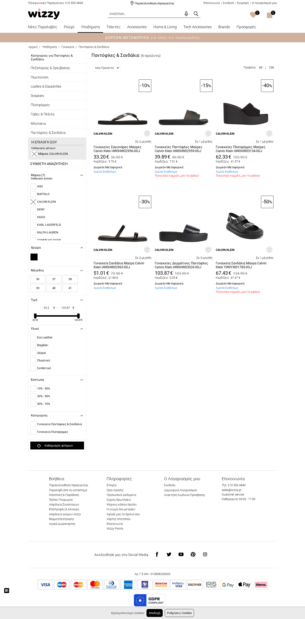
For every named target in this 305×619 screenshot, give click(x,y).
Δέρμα (41, 352)
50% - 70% (43, 403)
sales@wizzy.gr (232, 490)
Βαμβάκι (42, 345)
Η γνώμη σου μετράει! (121, 509)
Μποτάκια (38, 124)
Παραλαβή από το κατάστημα (68, 490)
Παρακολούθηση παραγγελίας (154, 3)
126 (271, 67)
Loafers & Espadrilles (46, 86)
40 (54, 288)
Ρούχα (69, 27)
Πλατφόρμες (40, 105)
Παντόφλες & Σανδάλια (94, 47)
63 (260, 67)
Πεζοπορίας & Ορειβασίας (50, 68)
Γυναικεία (67, 47)
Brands (224, 27)
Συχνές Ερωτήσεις (119, 499)
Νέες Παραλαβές (42, 27)
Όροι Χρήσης (115, 490)
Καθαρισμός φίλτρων (43, 148)
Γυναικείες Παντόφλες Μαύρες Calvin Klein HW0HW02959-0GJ (179, 149)
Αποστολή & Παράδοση (64, 495)
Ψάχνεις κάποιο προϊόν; (122, 504)
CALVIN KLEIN (46, 201)
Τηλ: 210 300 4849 (234, 485)
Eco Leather (44, 337)
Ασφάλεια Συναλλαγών (64, 504)
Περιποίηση (39, 77)
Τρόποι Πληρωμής (61, 499)
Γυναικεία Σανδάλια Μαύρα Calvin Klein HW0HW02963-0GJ (119, 265)
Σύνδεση (228, 3)
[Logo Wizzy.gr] (44, 13)
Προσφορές (246, 27)
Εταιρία (111, 485)
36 (37, 279)
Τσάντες (113, 27)
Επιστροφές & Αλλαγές (64, 509)
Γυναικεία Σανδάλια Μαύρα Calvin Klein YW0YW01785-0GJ (241, 265)
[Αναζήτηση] (196, 14)
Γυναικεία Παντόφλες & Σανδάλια (59, 424)
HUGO (41, 217)
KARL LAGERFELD (49, 224)
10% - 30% (43, 388)
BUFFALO (43, 194)
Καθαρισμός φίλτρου (41, 178)
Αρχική (33, 47)
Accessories (137, 27)
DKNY (41, 209)
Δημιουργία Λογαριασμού (180, 490)
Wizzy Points (115, 528)
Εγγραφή (243, 3)
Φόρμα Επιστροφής (61, 519)
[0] (253, 15)
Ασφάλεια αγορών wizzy (65, 514)
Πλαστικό (43, 360)
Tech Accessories (197, 27)
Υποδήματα (90, 27)
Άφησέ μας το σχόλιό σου (123, 514)
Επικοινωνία (212, 3)
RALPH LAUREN (47, 232)
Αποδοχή (154, 613)
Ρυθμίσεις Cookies (179, 613)
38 (70, 279)
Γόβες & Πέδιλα (42, 114)
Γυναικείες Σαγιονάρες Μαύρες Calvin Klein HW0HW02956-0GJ (118, 149)
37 (54, 279)
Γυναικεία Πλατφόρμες (52, 431)
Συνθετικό (44, 368)
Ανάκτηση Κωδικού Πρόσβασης (184, 495)
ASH (40, 186)
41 (70, 288)
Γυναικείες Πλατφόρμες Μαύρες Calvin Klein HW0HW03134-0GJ (241, 149)
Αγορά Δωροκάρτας (62, 523)
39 (37, 288)
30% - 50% (43, 396)
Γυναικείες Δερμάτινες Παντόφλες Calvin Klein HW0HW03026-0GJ (181, 265)
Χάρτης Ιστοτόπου (119, 519)
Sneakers (37, 96)
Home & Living (165, 27)
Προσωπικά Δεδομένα (121, 495)
